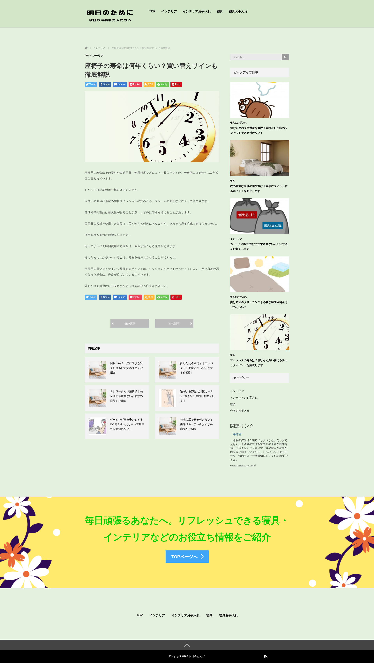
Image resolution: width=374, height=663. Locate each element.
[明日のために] (110, 14)
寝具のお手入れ (238, 122)
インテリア (169, 11)
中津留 (237, 434)
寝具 (220, 11)
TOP (152, 11)
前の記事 (129, 323)
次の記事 (174, 323)
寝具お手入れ (238, 11)
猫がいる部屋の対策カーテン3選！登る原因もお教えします (197, 396)
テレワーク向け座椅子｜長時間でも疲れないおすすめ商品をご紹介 (126, 396)
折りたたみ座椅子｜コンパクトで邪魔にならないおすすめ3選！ (196, 368)
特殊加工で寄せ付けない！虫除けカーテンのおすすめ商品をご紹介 (196, 424)
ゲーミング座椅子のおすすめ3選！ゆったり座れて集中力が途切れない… (127, 424)
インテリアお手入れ (197, 11)
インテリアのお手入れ (244, 397)
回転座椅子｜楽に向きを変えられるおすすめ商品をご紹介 (126, 368)
